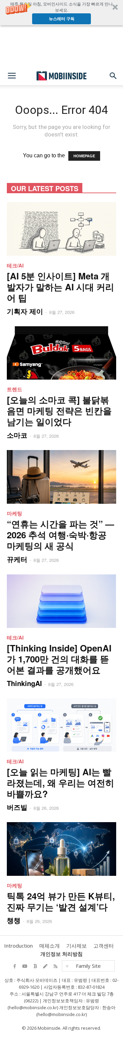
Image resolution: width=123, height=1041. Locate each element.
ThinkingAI (24, 683)
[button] (61, 12)
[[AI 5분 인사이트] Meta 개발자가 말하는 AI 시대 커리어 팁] (61, 229)
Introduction (18, 946)
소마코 (17, 435)
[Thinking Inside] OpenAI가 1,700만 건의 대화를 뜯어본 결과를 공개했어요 (59, 659)
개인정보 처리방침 (61, 954)
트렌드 (14, 389)
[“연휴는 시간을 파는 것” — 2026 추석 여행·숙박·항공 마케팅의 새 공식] (61, 477)
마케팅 (14, 513)
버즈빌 (17, 807)
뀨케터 (17, 559)
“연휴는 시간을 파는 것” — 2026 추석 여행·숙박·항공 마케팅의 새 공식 (60, 534)
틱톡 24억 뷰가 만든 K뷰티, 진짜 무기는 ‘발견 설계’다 (61, 901)
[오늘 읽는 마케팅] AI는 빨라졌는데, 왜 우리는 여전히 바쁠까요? (60, 782)
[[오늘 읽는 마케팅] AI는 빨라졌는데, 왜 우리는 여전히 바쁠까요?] (61, 725)
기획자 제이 (25, 311)
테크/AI (15, 265)
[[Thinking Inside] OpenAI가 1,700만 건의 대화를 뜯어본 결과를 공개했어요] (61, 601)
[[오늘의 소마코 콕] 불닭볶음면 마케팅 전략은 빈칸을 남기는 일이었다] (61, 353)
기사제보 (76, 946)
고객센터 (103, 946)
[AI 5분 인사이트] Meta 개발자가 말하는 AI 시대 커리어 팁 (60, 286)
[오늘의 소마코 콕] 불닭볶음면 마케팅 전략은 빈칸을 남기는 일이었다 (59, 410)
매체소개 (49, 946)
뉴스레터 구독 (61, 19)
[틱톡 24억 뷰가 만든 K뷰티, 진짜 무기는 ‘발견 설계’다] (61, 849)
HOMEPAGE (84, 156)
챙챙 (13, 920)
